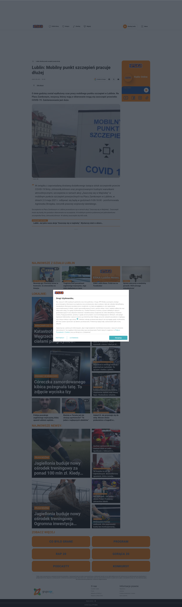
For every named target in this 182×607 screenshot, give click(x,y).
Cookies (67, 332)
